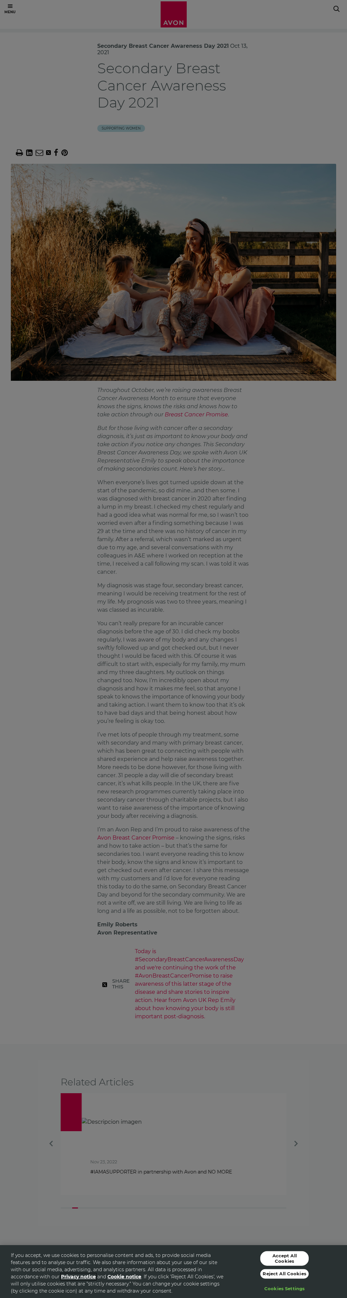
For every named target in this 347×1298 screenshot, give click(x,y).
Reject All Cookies (284, 1273)
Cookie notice (124, 1277)
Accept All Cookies (284, 1258)
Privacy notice (78, 1277)
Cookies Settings (284, 1288)
